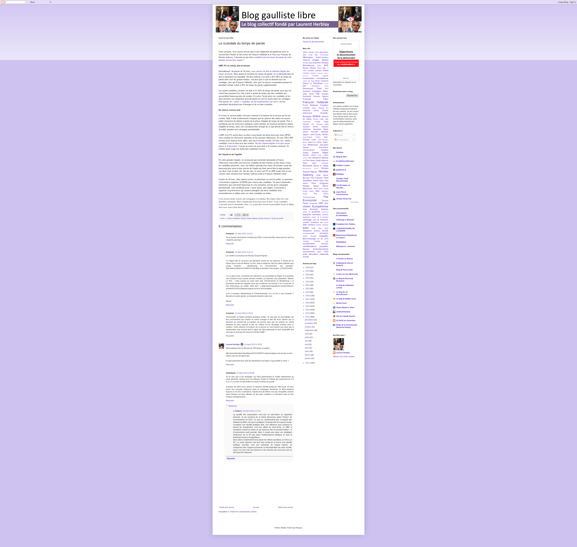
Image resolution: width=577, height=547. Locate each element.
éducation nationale (318, 254)
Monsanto (307, 165)
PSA (312, 178)
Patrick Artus (318, 181)
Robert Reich (308, 191)
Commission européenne (315, 78)
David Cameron (321, 81)
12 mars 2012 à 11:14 (244, 252)
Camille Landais (314, 71)
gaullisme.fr (341, 170)
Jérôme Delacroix (343, 199)
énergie (306, 257)
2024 (307, 275)
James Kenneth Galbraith (315, 132)
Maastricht (316, 158)
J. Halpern (237, 411)
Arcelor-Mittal (307, 63)
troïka (305, 254)
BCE (326, 65)
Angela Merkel (320, 60)
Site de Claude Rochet (345, 316)
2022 (307, 282)
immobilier (324, 233)
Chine (325, 70)
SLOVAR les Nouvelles (346, 321)
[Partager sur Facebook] (244, 214)
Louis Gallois (323, 155)
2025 (307, 271)
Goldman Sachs (311, 110)
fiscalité (325, 231)
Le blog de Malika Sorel (346, 299)
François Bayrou (320, 96)
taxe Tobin (323, 252)
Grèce (317, 116)
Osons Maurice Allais (345, 307)
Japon (306, 134)
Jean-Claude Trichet (311, 137)
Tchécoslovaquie (309, 197)
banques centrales (312, 214)
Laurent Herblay (233, 344)
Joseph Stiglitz (320, 152)
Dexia (326, 83)
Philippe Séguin (311, 186)
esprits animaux (322, 225)
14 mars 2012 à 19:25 (253, 344)
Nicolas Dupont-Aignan (249, 218)
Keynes (306, 155)
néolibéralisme (310, 246)
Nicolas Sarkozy (264, 218)
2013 (307, 313)
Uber (326, 203)
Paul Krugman (319, 183)
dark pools (324, 222)
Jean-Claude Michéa (319, 134)
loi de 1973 (322, 239)
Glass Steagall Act (320, 108)
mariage (306, 241)
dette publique (309, 225)
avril (307, 348)
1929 (317, 52)
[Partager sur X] (241, 214)
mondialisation (309, 244)
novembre (309, 323)
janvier (308, 358)
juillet (307, 337)
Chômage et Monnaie (345, 220)
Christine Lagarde (320, 76)
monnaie (324, 244)
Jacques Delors (310, 127)
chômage (307, 219)
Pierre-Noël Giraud (321, 188)
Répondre (230, 244)
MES (310, 158)
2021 (307, 285)
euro (306, 227)
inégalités (323, 236)
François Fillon (315, 99)
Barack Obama (309, 68)
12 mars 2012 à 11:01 (244, 234)
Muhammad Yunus (310, 168)
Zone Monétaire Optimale (315, 209)
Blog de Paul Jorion (344, 270)
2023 (307, 278)
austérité (316, 212)
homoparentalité (308, 233)
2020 (307, 289)
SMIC (317, 191)
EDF (304, 86)
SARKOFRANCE (343, 312)
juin (306, 341)
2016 (307, 303)
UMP (320, 203)
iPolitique (340, 174)
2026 (307, 268)
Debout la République (313, 83)
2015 (307, 306)
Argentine (317, 63)
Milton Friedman (320, 163)
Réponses (233, 406)
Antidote (339, 152)
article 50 (306, 212)
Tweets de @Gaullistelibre (313, 42)
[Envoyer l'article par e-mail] (231, 215)
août (307, 334)
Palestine (319, 178)
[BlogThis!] (238, 214)
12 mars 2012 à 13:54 (244, 313)
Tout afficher (354, 202)
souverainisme (309, 252)
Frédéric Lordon (343, 165)
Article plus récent (226, 507)
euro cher (317, 228)
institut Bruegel (309, 236)
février (307, 355)
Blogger (299, 528)
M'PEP (305, 158)
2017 (307, 299)
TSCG (325, 194)
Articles (339, 135)
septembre (309, 330)
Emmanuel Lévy (320, 86)
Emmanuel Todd (312, 88)
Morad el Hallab (321, 166)
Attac (319, 65)
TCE (315, 194)
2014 (307, 310)
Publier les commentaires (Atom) (243, 512)
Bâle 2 (325, 68)
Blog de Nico (341, 157)
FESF (311, 94)
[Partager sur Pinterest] (247, 214)
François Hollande (233, 218)
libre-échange (309, 238)
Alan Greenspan (321, 55)
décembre (309, 320)
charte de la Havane (319, 217)
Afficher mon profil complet (344, 357)
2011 (307, 363)
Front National (310, 105)
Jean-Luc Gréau (315, 142)
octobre (308, 327)
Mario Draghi (315, 160)
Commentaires (342, 140)
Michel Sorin (341, 303)
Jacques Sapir (320, 129)
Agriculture (323, 52)
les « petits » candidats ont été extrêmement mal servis (254, 102)
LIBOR (313, 155)
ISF (312, 124)
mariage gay (321, 241)
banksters (325, 212)
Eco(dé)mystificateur (345, 161)
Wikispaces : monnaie (345, 246)
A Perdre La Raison (344, 259)
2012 (307, 317)
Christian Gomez (309, 73)
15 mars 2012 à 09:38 (245, 373)
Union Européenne (315, 206)
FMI (317, 94)
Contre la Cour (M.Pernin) (347, 274)
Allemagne (308, 57)
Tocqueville (313, 203)
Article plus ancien (285, 507)
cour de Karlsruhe (320, 220)
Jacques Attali (322, 124)
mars (307, 351)
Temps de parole (277, 218)
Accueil (256, 507)
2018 (307, 296)
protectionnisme (320, 249)
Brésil (319, 68)
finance (317, 231)
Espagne (316, 91)
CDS (304, 70)
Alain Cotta (307, 55)
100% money (308, 52)
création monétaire (311, 222)
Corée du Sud (308, 81)
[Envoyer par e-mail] (235, 214)
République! (341, 242)
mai (306, 344)
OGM (318, 175)
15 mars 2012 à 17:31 (252, 411)
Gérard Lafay (318, 119)
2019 (307, 292)
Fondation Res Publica (345, 224)
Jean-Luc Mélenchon (315, 143)
